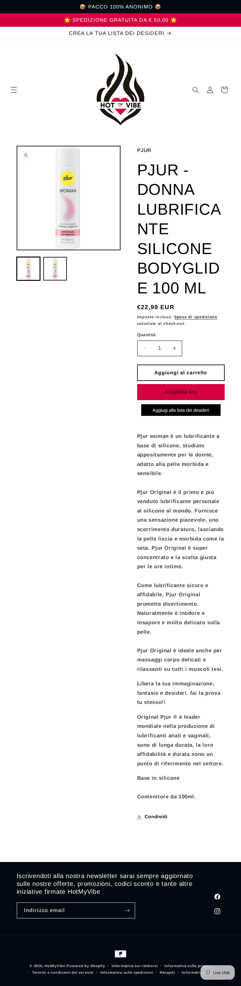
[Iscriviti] (127, 910)
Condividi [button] (156, 816)
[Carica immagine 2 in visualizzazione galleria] (55, 268)
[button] (14, 89)
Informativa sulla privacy (187, 966)
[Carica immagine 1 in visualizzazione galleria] (28, 268)
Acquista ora (181, 391)
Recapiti (167, 972)
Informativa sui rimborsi (135, 966)
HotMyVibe (55, 966)
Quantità (146, 334)
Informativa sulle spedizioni (126, 972)
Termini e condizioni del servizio (63, 972)
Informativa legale (199, 972)
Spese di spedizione (195, 317)
